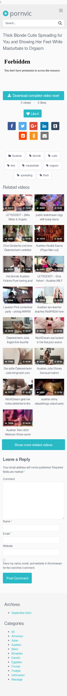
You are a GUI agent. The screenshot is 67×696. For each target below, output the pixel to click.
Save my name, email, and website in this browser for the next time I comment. (32, 565)
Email (7, 533)
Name (7, 521)
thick (46, 175)
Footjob (16, 671)
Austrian (16, 156)
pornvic (20, 13)
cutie (54, 156)
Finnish (15, 666)
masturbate (32, 165)
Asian (14, 640)
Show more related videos (34, 444)
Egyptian (16, 662)
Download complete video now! (35, 95)
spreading (26, 175)
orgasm (54, 165)
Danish (15, 658)
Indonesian (18, 675)
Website (8, 546)
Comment (9, 479)
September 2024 (21, 613)
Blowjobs (17, 653)
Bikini (14, 649)
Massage (17, 679)
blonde (36, 156)
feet (12, 165)
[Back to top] (61, 689)
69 (12, 632)
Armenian (17, 636)
